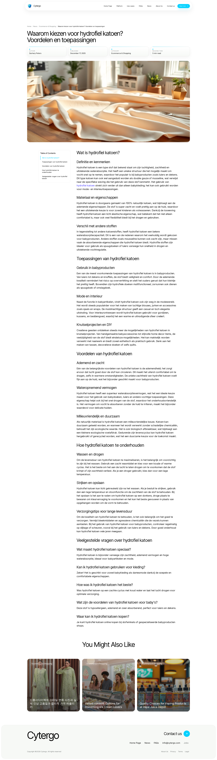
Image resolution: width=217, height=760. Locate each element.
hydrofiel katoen (86, 185)
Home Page (135, 743)
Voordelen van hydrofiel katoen (53, 166)
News (35, 26)
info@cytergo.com (171, 743)
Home (29, 26)
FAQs (156, 743)
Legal (187, 751)
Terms (180, 751)
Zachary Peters (35, 53)
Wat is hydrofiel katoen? (50, 158)
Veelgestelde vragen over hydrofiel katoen (54, 177)
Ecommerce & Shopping (47, 26)
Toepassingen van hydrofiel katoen (54, 162)
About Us (164, 751)
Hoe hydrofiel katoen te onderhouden (50, 171)
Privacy (173, 751)
